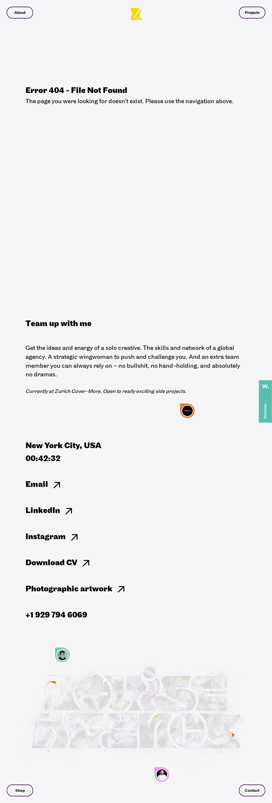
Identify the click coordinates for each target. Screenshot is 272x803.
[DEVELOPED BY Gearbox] (187, 410)
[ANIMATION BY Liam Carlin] (162, 774)
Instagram (46, 537)
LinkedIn (43, 511)
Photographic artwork (69, 589)
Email (37, 485)
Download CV (51, 563)
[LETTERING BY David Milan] (62, 655)
